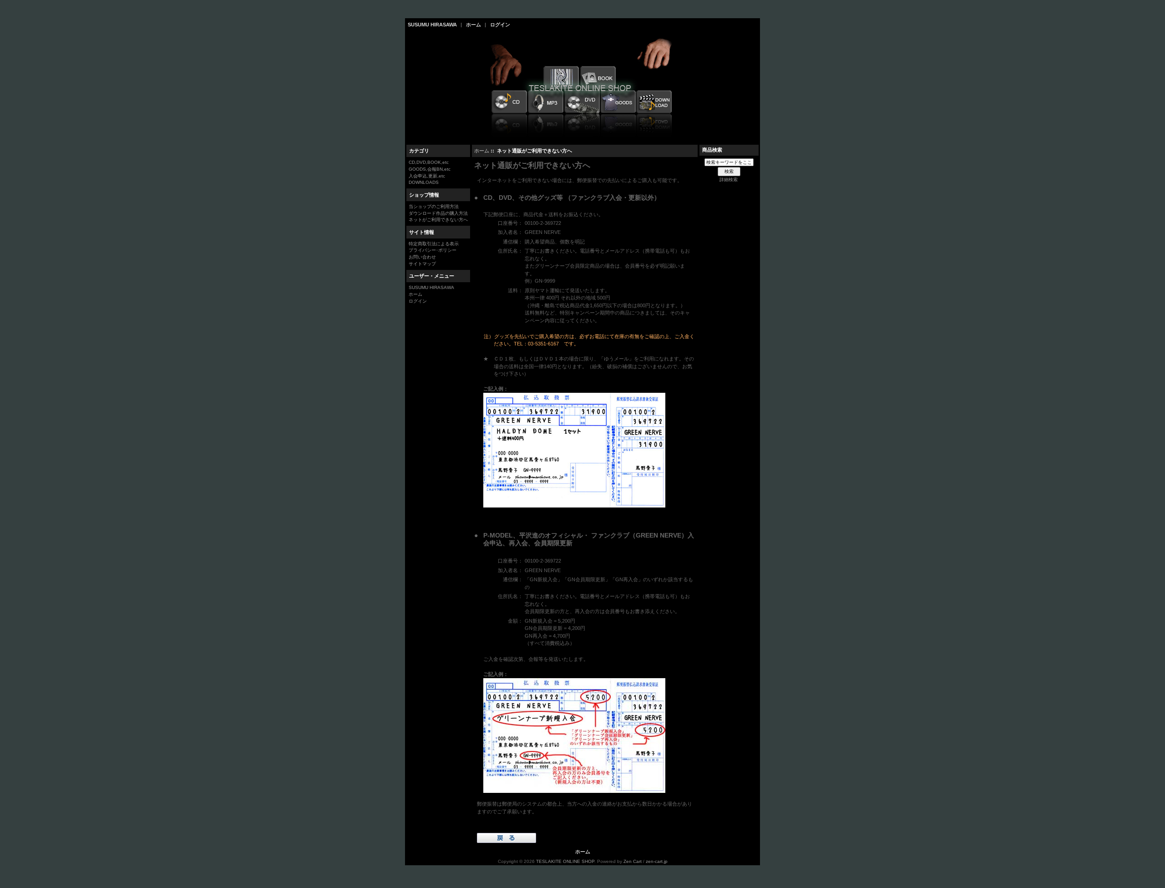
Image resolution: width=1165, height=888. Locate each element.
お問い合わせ (422, 256)
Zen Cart (632, 861)
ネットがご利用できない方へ (438, 219)
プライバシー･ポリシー (432, 250)
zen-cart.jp (657, 861)
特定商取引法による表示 (434, 243)
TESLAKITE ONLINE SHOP (565, 861)
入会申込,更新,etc (427, 175)
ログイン (500, 24)
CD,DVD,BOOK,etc (429, 162)
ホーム (473, 24)
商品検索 (712, 149)
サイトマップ (422, 263)
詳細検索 (728, 179)
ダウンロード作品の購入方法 (438, 213)
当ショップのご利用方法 (434, 206)
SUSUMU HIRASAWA (432, 24)
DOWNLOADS (424, 182)
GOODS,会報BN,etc (430, 169)
